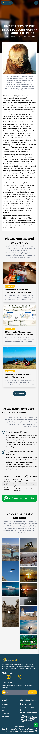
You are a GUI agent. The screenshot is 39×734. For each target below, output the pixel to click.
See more (19, 393)
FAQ (3, 710)
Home (6, 37)
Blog (13, 37)
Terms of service (19, 727)
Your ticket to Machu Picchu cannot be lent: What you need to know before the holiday (19, 291)
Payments (5, 713)
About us (5, 704)
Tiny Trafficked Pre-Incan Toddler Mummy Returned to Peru (27, 37)
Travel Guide (6, 716)
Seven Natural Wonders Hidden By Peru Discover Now (18, 375)
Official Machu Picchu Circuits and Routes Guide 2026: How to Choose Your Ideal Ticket (19, 333)
